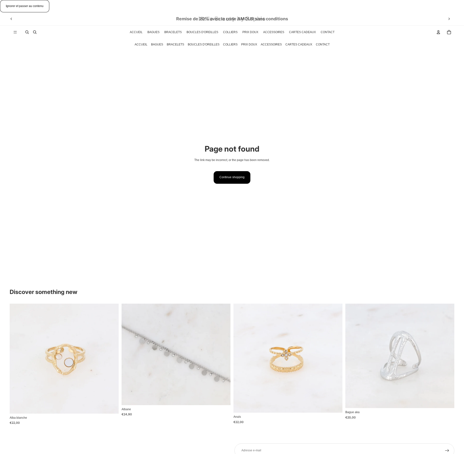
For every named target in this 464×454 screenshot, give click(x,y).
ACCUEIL (141, 44)
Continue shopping (232, 177)
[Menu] (15, 32)
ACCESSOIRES (271, 44)
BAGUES (157, 44)
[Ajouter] (111, 406)
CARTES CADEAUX (298, 44)
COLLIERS (230, 44)
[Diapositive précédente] (11, 19)
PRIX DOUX (249, 44)
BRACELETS (175, 44)
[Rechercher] (27, 32)
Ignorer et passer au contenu (25, 6)
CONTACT (323, 44)
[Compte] (438, 32)
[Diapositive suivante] (449, 19)
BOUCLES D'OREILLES (203, 44)
